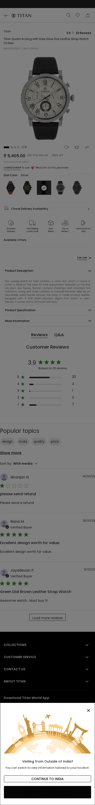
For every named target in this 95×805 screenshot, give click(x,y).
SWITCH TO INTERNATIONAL (47, 792)
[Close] (47, 708)
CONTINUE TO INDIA (47, 779)
